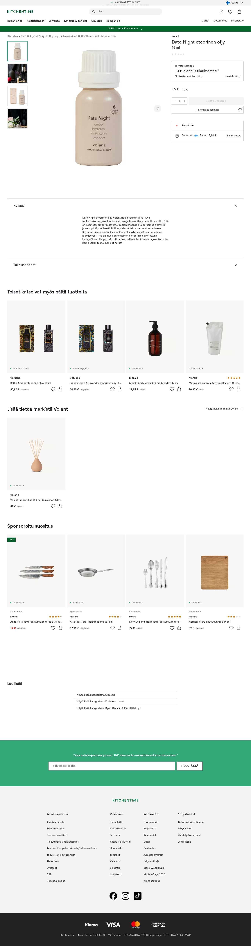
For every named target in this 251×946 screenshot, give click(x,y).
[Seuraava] (157, 108)
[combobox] (235, 3)
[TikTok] (138, 896)
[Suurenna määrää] (184, 101)
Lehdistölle (184, 842)
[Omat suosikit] (230, 11)
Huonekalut (116, 848)
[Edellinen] (40, 108)
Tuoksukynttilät (73, 36)
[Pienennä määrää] (174, 101)
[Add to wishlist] (53, 389)
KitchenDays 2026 (154, 874)
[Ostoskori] (239, 11)
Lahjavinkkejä (151, 861)
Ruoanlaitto (14, 20)
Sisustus (96, 20)
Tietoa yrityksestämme (191, 822)
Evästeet (52, 868)
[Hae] (93, 11)
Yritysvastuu (185, 829)
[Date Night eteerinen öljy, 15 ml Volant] (99, 108)
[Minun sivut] (221, 11)
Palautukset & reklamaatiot (62, 842)
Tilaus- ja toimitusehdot (61, 855)
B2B (49, 874)
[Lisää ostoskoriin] (60, 389)
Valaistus (115, 861)
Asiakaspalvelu (55, 822)
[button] (178, 54)
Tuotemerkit (220, 20)
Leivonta (54, 20)
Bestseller (149, 848)
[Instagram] (125, 896)
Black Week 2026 (154, 868)
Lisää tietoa (234, 135)
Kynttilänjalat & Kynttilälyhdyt (40, 36)
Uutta (205, 20)
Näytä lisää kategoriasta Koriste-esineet (100, 701)
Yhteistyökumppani (189, 835)
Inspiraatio (237, 20)
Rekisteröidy (233, 76)
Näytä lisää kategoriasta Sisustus (96, 695)
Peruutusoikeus (56, 881)
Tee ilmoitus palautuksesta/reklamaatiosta (72, 848)
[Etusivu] (20, 11)
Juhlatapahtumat (153, 855)
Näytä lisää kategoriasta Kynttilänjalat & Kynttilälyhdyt (108, 708)
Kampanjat (113, 20)
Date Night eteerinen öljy (101, 36)
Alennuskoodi (152, 881)
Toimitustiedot (55, 829)
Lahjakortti (116, 874)
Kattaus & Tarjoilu (75, 20)
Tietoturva (53, 861)
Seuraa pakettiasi (57, 835)
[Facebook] (113, 896)
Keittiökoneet (35, 20)
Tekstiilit (115, 855)
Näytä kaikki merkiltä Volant (221, 409)
